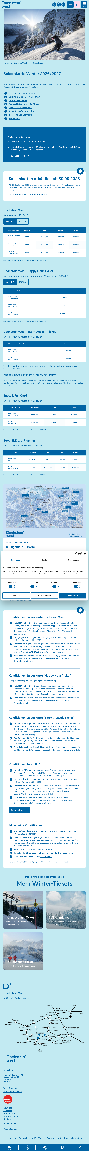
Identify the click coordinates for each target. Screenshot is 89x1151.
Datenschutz (24, 1138)
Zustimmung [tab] (15, 560)
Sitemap (41, 1138)
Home (6, 63)
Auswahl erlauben (44, 595)
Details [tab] (44, 560)
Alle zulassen (73, 595)
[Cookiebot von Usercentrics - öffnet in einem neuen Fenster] (77, 553)
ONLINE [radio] (10, 221)
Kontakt (7, 1119)
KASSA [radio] (22, 221)
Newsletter (8, 1108)
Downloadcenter (10, 1116)
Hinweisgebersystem (72, 1138)
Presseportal (9, 1113)
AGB (34, 1138)
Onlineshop (20, 156)
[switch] (33, 586)
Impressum (12, 1138)
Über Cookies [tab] (73, 560)
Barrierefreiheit (54, 1138)
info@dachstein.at (12, 1091)
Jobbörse (7, 1111)
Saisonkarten (38, 63)
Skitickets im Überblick (20, 63)
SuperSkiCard (17, 810)
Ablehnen (16, 595)
